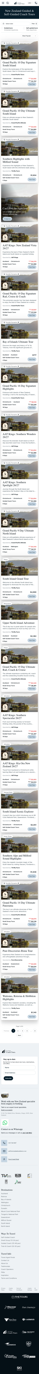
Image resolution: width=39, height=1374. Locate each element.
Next (19, 1035)
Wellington (5, 1202)
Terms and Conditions (9, 1278)
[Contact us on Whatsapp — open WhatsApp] (5, 1122)
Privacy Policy (3, 1289)
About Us (4, 1263)
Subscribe (8, 1078)
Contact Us (5, 1260)
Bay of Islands (6, 1199)
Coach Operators (7, 1269)
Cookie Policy (11, 1289)
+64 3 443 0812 (27, 1133)
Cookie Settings (29, 1289)
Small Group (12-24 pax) (10, 1240)
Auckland (4, 1193)
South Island (5, 1223)
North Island (5, 1226)
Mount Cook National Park (10, 1211)
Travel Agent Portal (8, 1257)
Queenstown (5, 1217)
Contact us (7, 219)
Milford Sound (6, 1220)
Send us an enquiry (7, 1110)
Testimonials (5, 1266)
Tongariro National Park (9, 1214)
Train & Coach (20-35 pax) (10, 1246)
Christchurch (5, 1205)
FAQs (3, 1272)
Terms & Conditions (19, 1289)
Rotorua (4, 1196)
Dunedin (4, 1208)
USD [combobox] (29, 3)
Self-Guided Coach (8, 1237)
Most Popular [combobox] (26, 36)
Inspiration (5, 1275)
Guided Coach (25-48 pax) (11, 1243)
